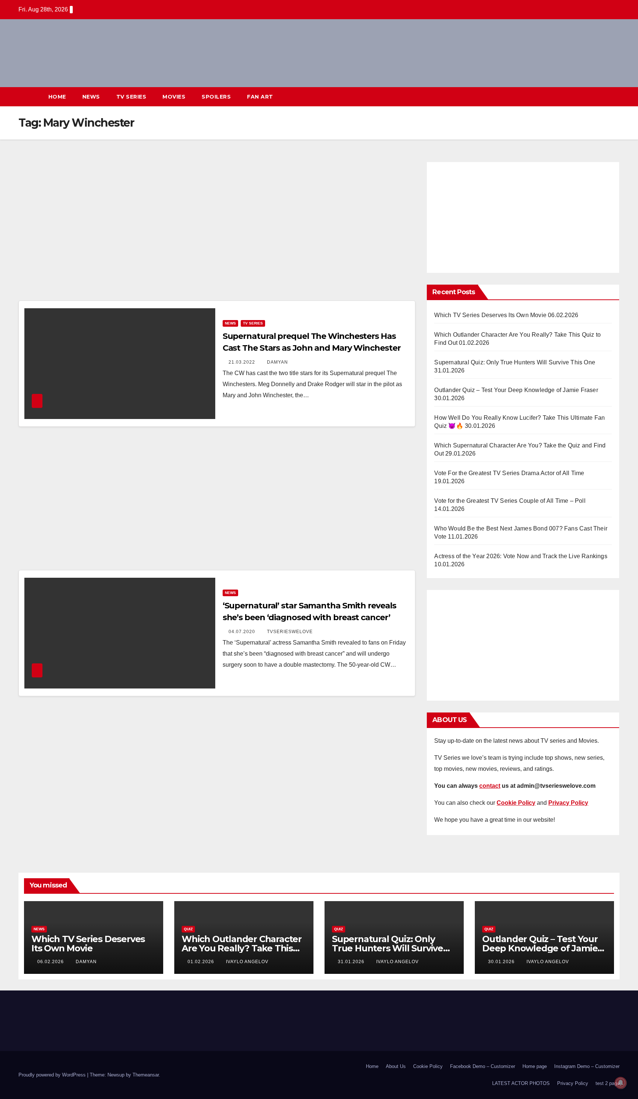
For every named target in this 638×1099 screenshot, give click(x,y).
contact (489, 786)
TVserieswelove (290, 631)
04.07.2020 (243, 631)
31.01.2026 (352, 961)
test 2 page (608, 1083)
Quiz (188, 929)
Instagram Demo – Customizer (587, 1066)
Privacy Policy (572, 1083)
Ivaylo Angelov (247, 961)
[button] (600, 96)
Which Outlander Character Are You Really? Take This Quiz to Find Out (242, 948)
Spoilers (216, 96)
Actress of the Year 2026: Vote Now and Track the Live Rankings (520, 556)
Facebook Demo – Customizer (482, 1066)
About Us (396, 1066)
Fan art (260, 96)
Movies (173, 96)
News (91, 96)
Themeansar (146, 1075)
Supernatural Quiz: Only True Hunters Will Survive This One (514, 362)
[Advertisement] (217, 229)
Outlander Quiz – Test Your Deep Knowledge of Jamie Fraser (516, 390)
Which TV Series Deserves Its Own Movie (490, 315)
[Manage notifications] (621, 1083)
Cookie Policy (428, 1066)
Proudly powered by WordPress (52, 1075)
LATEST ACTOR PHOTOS (521, 1083)
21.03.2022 (243, 362)
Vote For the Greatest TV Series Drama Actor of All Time (509, 473)
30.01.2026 (502, 961)
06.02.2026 (51, 961)
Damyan (277, 362)
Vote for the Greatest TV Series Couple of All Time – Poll (509, 501)
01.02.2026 (202, 961)
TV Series (131, 96)
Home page (534, 1066)
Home (57, 96)
